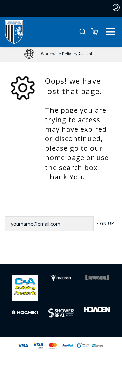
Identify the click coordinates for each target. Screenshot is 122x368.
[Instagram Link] (69, 253)
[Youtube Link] (86, 253)
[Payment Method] (45, 345)
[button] (82, 32)
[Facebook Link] (35, 253)
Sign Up (105, 223)
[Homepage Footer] (25, 287)
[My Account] (116, 8)
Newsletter (21, 207)
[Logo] (14, 31)
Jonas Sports (95, 357)
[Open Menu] (110, 31)
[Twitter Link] (52, 253)
